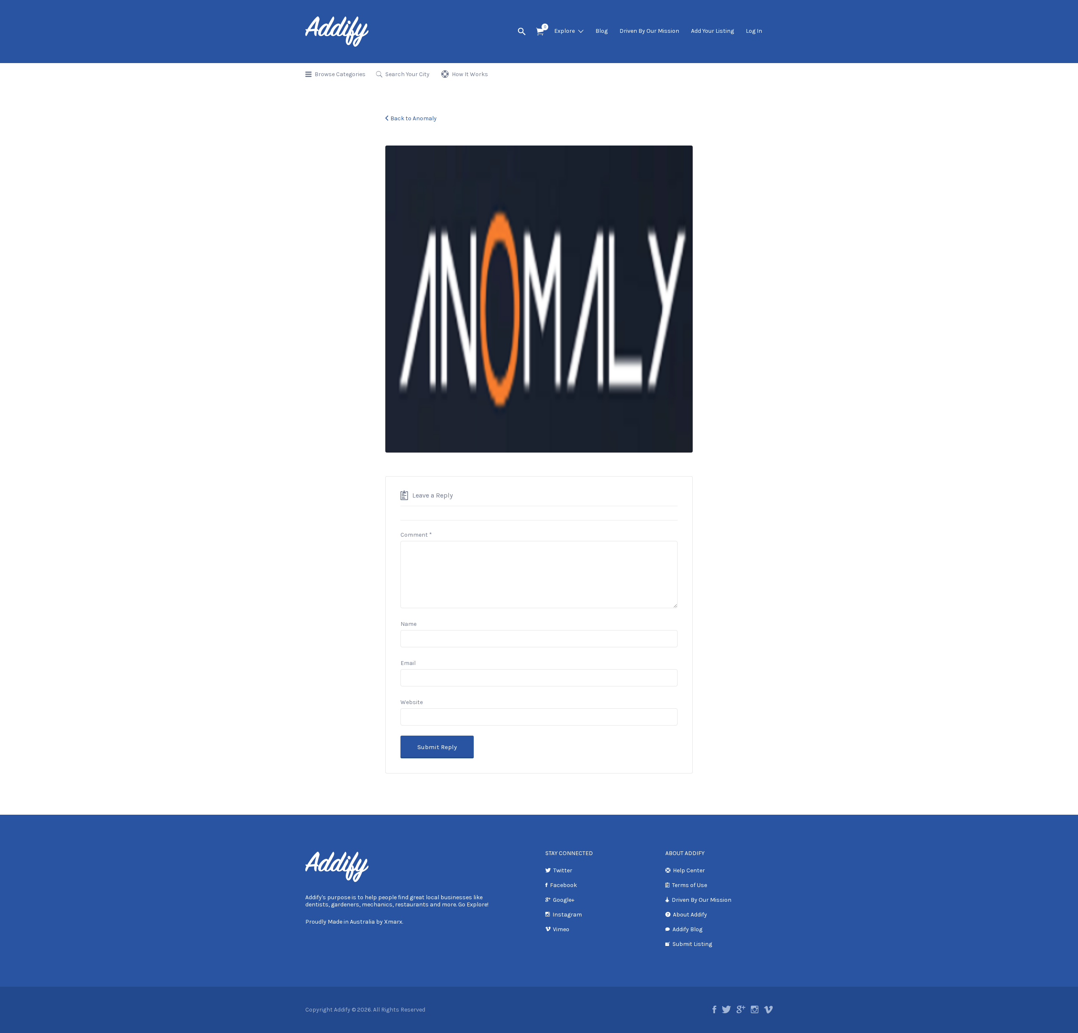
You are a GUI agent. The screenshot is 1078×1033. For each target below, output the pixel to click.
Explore (564, 30)
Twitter (562, 870)
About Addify (690, 914)
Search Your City (407, 74)
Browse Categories (340, 74)
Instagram (567, 914)
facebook (714, 1009)
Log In (754, 30)
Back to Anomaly (413, 118)
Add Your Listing (712, 30)
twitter (726, 1009)
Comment (416, 534)
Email (408, 663)
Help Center (689, 870)
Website (411, 702)
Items (540, 31)
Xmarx (393, 921)
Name (408, 624)
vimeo (768, 1009)
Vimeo (561, 929)
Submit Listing (692, 944)
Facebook (563, 885)
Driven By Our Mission (649, 30)
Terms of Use (689, 885)
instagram (754, 1009)
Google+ (563, 899)
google (740, 1009)
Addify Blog (687, 929)
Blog (601, 30)
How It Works (470, 74)
